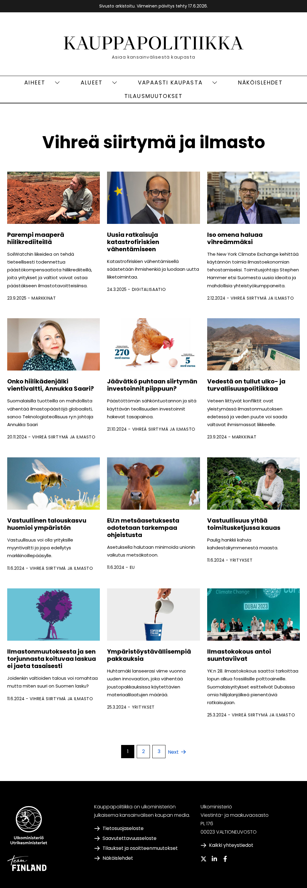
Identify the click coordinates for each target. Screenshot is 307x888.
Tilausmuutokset (153, 96)
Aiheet (34, 82)
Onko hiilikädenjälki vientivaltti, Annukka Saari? (50, 385)
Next (173, 752)
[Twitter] (204, 859)
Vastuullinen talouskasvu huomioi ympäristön (46, 524)
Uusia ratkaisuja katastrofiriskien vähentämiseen (133, 241)
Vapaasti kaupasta (170, 82)
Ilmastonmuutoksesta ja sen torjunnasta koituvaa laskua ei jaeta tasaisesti (51, 658)
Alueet (92, 82)
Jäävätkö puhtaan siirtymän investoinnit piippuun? (152, 385)
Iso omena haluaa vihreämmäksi (235, 238)
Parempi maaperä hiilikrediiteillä (35, 238)
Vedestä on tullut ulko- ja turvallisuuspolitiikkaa (246, 385)
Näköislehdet (260, 82)
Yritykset (241, 560)
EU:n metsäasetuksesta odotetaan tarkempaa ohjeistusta (143, 527)
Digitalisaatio (149, 289)
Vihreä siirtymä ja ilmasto (262, 298)
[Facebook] (225, 859)
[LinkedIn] (214, 859)
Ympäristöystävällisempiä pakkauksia (149, 655)
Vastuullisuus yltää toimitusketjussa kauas (243, 524)
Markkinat (43, 298)
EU (132, 567)
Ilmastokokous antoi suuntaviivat (239, 655)
